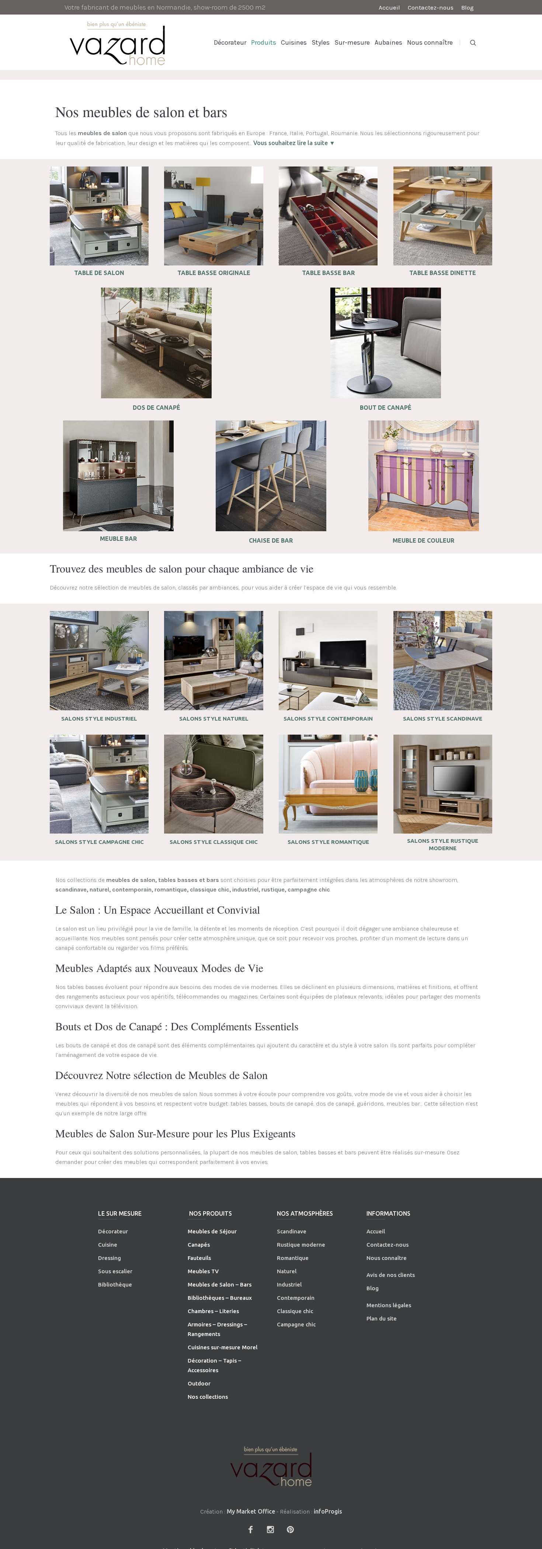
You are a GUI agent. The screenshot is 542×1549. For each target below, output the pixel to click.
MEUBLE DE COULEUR (423, 540)
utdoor (201, 1383)
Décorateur (113, 1231)
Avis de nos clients (390, 1275)
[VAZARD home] (271, 1466)
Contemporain (296, 1298)
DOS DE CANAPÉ (156, 407)
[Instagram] (270, 1529)
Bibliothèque (115, 1284)
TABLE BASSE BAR (328, 272)
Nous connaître (386, 1258)
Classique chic (295, 1311)
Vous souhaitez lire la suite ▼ (294, 143)
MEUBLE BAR (118, 538)
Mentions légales (388, 1305)
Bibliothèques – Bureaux (220, 1298)
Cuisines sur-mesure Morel (222, 1347)
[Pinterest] (290, 1529)
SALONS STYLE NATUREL (214, 718)
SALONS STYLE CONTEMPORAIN (328, 718)
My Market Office (251, 1511)
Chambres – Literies (213, 1311)
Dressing (109, 1258)
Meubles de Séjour (212, 1231)
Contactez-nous (387, 1244)
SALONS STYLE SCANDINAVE (442, 718)
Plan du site (381, 1318)
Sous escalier (115, 1271)
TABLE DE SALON (99, 272)
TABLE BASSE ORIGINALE (213, 272)
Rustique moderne (301, 1244)
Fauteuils (199, 1258)
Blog (372, 1288)
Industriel (289, 1284)
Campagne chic (296, 1324)
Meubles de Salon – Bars (219, 1284)
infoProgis (328, 1511)
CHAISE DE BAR (271, 540)
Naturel (286, 1271)
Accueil (375, 1231)
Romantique (293, 1258)
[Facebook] (250, 1529)
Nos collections (208, 1397)
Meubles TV (203, 1271)
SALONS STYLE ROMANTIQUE (328, 842)
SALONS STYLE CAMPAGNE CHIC (99, 842)
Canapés (199, 1244)
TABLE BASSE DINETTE (442, 272)
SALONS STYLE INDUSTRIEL (99, 718)
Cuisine (107, 1244)
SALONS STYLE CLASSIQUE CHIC (214, 842)
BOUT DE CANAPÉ (385, 407)
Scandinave (291, 1231)
